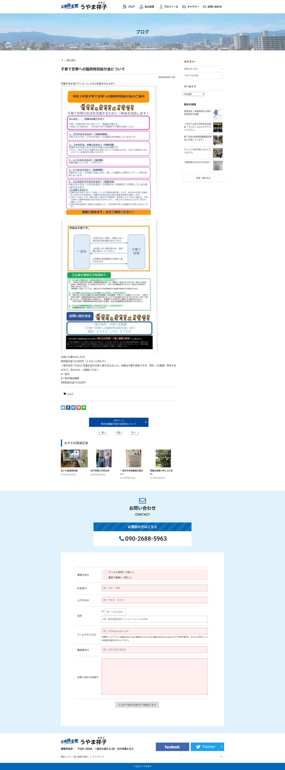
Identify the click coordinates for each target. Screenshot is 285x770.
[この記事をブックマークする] (73, 407)
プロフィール (171, 6)
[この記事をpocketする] (78, 407)
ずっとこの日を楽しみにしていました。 (197, 150)
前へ (104, 432)
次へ (133, 432)
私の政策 (149, 6)
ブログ (131, 6)
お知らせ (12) (190, 69)
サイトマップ (98, 757)
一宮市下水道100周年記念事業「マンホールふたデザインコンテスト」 (197, 127)
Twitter (209, 746)
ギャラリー (193, 6)
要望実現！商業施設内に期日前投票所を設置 (197, 112)
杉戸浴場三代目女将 (100, 471)
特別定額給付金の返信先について (119, 424)
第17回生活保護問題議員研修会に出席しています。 (198, 138)
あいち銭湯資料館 (69, 471)
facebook (172, 747)
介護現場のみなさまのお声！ (197, 162)
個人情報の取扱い (81, 757)
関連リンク (66, 757)
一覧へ (118, 432)
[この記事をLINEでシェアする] (84, 407)
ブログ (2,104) (191, 75)
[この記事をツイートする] (63, 407)
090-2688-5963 (146, 538)
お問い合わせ (215, 6)
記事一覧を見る (203, 178)
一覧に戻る (70, 60)
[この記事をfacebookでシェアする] (68, 407)
